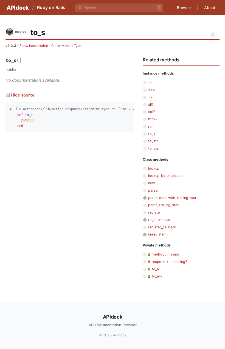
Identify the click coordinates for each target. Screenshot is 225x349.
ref (150, 126)
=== (151, 90)
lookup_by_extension (165, 176)
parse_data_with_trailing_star (172, 198)
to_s (151, 134)
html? (152, 119)
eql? (151, 112)
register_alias (159, 220)
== (150, 82)
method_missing (165, 254)
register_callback (162, 227)
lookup (153, 168)
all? (150, 105)
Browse (184, 7)
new (151, 183)
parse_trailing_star (163, 205)
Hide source (23, 95)
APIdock (18, 7)
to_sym (154, 148)
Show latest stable (34, 46)
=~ (150, 97)
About (209, 7)
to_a (155, 269)
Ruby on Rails (51, 7)
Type (77, 46)
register (154, 212)
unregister (156, 234)
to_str (153, 141)
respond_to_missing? (169, 262)
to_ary (157, 276)
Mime (65, 46)
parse (153, 190)
